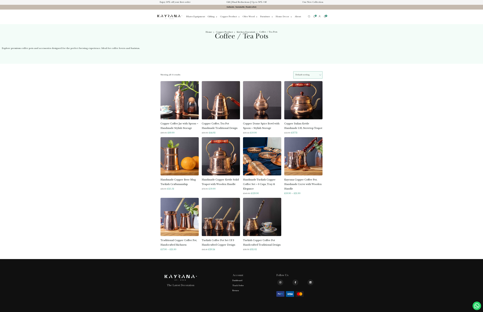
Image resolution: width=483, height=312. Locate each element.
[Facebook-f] (295, 282)
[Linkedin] (310, 282)
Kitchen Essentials (246, 32)
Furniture (265, 17)
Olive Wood (249, 17)
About (298, 17)
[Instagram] (280, 282)
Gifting (211, 17)
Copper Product (228, 17)
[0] (314, 16)
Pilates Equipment (195, 17)
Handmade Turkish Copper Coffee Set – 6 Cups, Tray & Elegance (259, 184)
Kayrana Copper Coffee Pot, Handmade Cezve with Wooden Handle (303, 184)
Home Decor (282, 17)
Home (209, 32)
